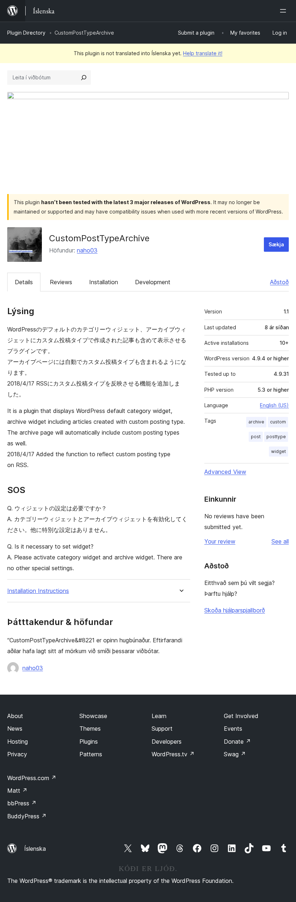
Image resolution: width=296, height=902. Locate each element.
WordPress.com (31, 778)
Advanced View (225, 471)
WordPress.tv (173, 754)
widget (278, 451)
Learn (159, 716)
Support (162, 728)
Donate (237, 741)
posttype (276, 436)
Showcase (93, 716)
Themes (90, 728)
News (14, 728)
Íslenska (35, 848)
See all (280, 541)
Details (24, 282)
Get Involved (241, 716)
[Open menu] (284, 11)
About (15, 716)
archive (256, 421)
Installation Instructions (38, 591)
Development (152, 282)
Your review (219, 541)
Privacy (17, 754)
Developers (167, 741)
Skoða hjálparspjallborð (234, 610)
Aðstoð (279, 282)
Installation (103, 282)
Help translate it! (202, 53)
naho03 (87, 250)
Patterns (90, 754)
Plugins (88, 741)
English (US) (274, 405)
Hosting (17, 741)
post (256, 436)
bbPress (21, 803)
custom (278, 421)
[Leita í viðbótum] (84, 77)
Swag (235, 754)
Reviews (61, 282)
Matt (17, 790)
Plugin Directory (26, 33)
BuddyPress (27, 816)
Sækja (276, 244)
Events (233, 728)
